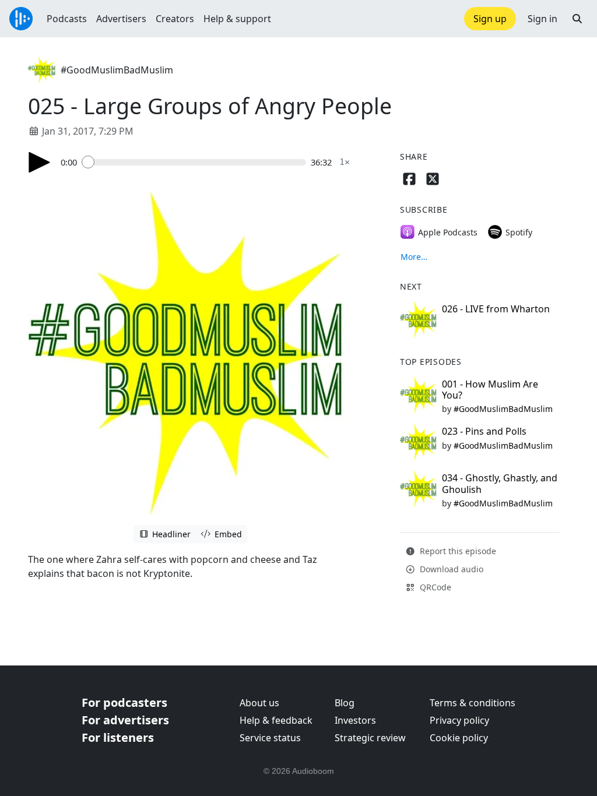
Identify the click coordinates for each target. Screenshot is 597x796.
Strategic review (370, 737)
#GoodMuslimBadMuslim (117, 70)
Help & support (237, 18)
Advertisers (121, 18)
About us (259, 702)
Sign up (490, 18)
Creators (175, 18)
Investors (355, 720)
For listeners (118, 737)
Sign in (542, 18)
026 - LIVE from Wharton (496, 308)
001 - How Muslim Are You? (490, 389)
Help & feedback (276, 720)
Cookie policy (459, 737)
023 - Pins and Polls (484, 431)
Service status (270, 737)
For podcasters (124, 702)
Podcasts (67, 18)
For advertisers (125, 720)
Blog (344, 702)
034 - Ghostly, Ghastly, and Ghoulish (499, 483)
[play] (39, 162)
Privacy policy (459, 720)
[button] (577, 18)
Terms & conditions (472, 702)
